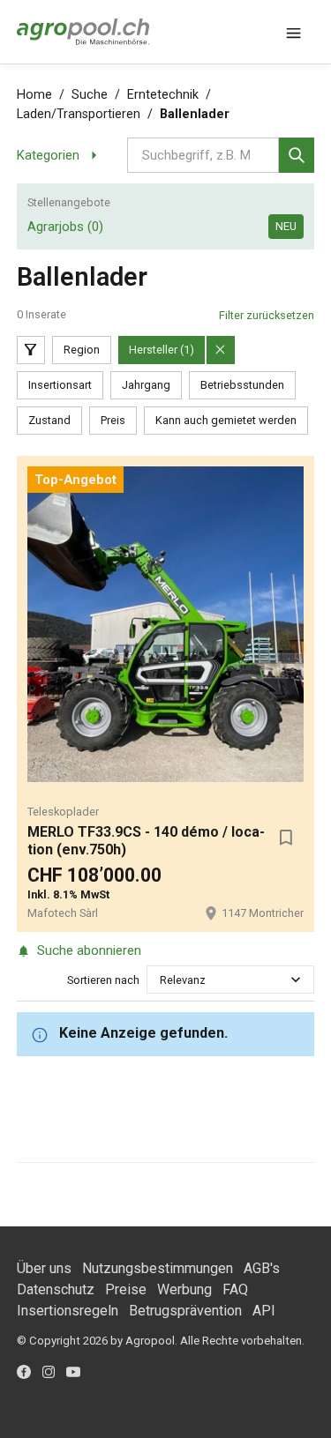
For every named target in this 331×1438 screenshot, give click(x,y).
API (263, 1310)
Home (34, 94)
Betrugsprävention (185, 1310)
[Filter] (31, 350)
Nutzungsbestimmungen (157, 1268)
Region (82, 349)
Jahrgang (146, 384)
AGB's (262, 1268)
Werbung (184, 1289)
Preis (113, 420)
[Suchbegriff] (296, 155)
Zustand (49, 420)
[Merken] (286, 837)
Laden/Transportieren (78, 114)
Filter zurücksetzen (266, 315)
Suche (89, 94)
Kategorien (48, 155)
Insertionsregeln (67, 1310)
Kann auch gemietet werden (226, 420)
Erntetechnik (163, 94)
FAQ (235, 1289)
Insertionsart (60, 384)
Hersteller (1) (161, 349)
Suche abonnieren (89, 950)
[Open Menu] (293, 32)
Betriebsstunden (242, 384)
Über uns (44, 1268)
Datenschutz (55, 1289)
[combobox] (161, 980)
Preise (126, 1289)
